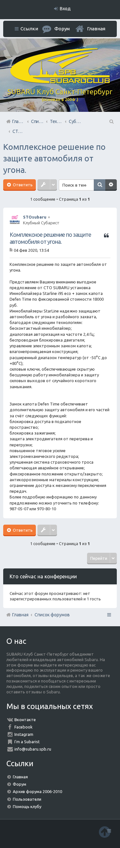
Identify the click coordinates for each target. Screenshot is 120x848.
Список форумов (52, 614)
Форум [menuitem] (62, 28)
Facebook (23, 727)
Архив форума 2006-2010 (37, 791)
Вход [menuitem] (65, 8)
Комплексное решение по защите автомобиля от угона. (54, 158)
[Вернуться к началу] (104, 831)
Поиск (99, 185)
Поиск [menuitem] (111, 121)
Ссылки (29, 28)
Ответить (22, 184)
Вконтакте (25, 719)
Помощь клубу (27, 806)
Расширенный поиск (111, 185)
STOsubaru (34, 217)
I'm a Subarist (27, 741)
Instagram (23, 734)
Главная (96, 28)
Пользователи (27, 799)
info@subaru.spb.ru (32, 749)
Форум (19, 784)
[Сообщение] (12, 250)
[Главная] (60, 82)
